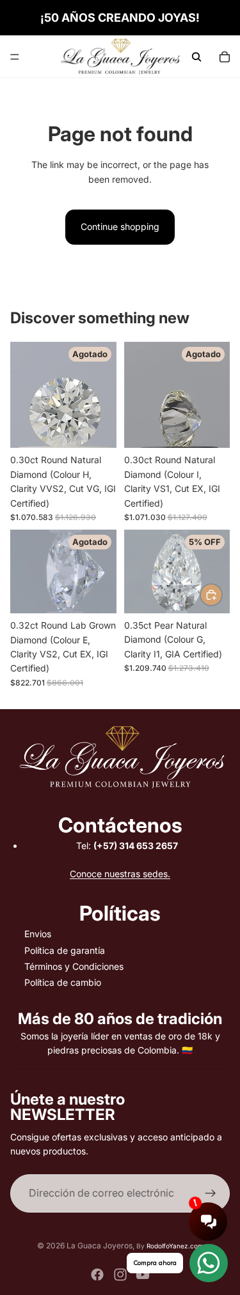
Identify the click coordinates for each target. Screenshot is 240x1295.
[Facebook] (97, 1274)
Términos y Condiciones (74, 966)
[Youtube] (142, 1274)
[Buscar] (196, 57)
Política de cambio (62, 982)
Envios (37, 933)
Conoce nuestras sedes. (120, 873)
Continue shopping (120, 226)
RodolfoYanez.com (175, 1246)
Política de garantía (64, 950)
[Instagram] (120, 1274)
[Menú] (14, 57)
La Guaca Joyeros (99, 1245)
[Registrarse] (210, 1193)
